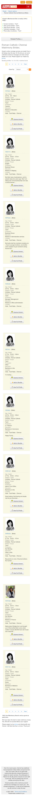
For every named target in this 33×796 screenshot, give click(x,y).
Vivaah (4, 11)
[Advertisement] (17, 328)
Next (25, 64)
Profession (8, 104)
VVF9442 (7, 218)
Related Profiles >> (17, 39)
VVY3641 (7, 91)
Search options (12, 11)
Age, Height (8, 94)
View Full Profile (17, 129)
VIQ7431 (7, 349)
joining (3, 58)
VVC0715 (7, 152)
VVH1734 (8, 667)
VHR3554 (8, 533)
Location (7, 111)
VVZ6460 (7, 284)
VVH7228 (8, 601)
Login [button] (22, 2)
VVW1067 (8, 471)
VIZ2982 (7, 410)
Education (8, 108)
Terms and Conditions (21, 791)
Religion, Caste (9, 97)
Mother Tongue (9, 101)
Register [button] (29, 2)
